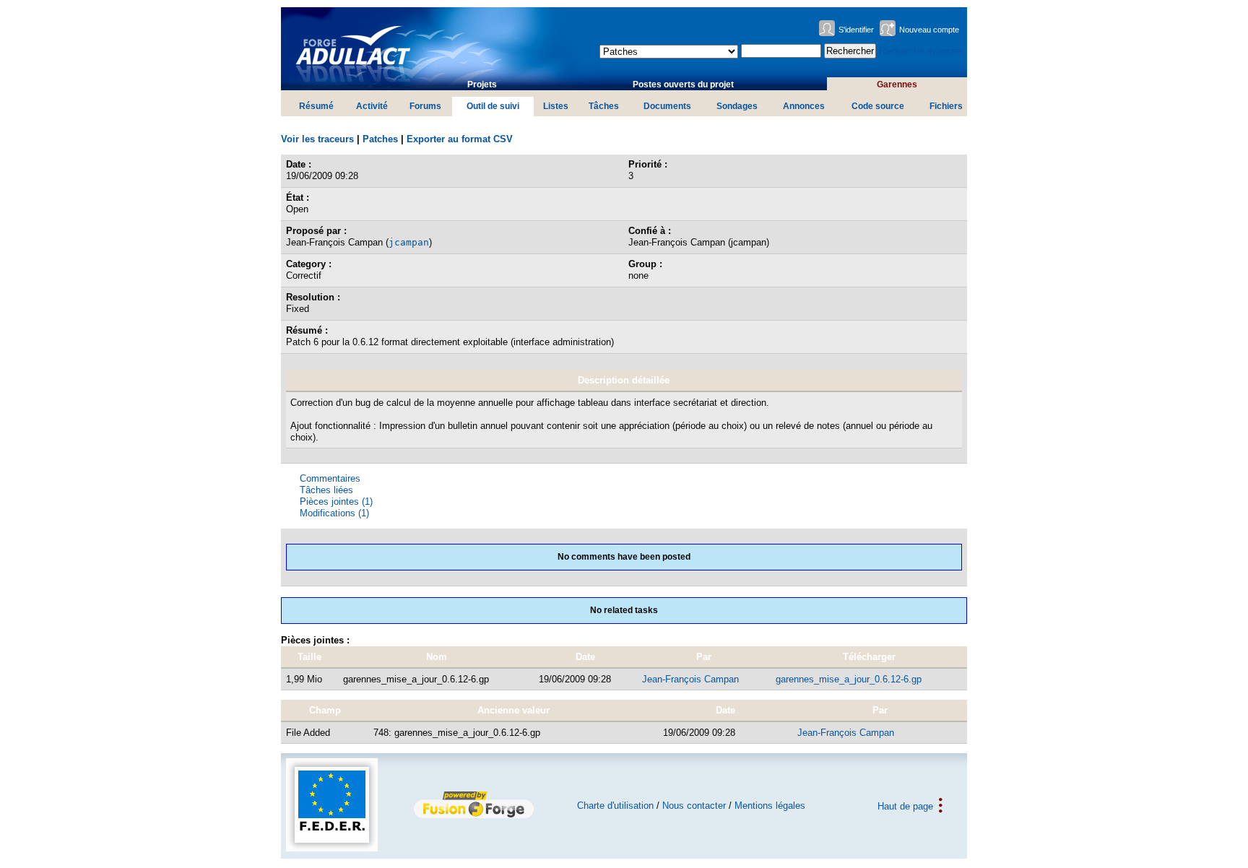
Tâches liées (326, 490)
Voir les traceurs (317, 139)
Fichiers (946, 106)
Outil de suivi (493, 106)
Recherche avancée (920, 50)
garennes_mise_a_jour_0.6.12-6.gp (849, 679)
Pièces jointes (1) (336, 501)
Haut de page (905, 805)
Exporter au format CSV (460, 139)
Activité (372, 106)
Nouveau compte (929, 29)
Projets (482, 84)
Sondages (737, 106)
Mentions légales (769, 805)
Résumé (316, 106)
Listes (555, 106)
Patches (380, 139)
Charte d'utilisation (615, 805)
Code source (878, 106)
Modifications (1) (334, 513)
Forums (425, 106)
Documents (667, 106)
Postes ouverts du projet (683, 84)
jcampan (409, 242)
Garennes (897, 84)
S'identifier (856, 29)
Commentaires (330, 478)
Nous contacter (694, 805)
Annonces (804, 106)
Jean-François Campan (690, 679)
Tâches (604, 106)
